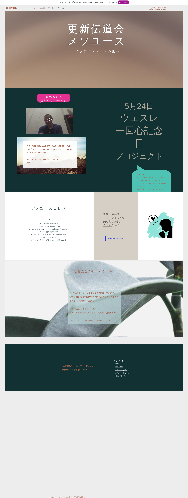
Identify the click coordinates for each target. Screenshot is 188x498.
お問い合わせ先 (120, 376)
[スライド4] (57, 171)
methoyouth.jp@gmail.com (157, 9)
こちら (107, 225)
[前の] (20, 155)
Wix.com (66, 497)
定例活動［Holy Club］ (123, 373)
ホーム (117, 363)
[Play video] (49, 120)
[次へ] (83, 155)
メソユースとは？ (121, 370)
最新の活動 (119, 366)
